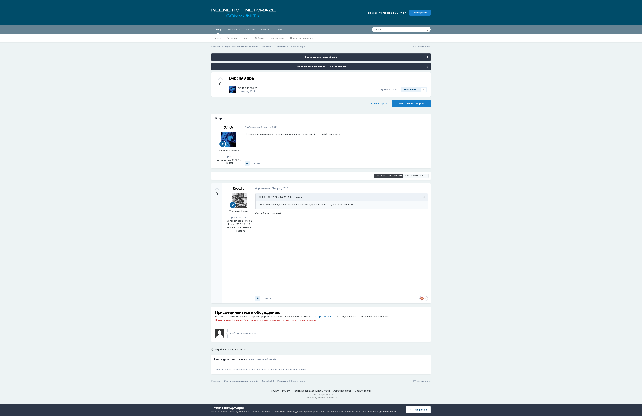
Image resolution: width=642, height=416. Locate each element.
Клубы (279, 29)
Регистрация (420, 12)
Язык (274, 390)
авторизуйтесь (323, 316)
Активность (233, 29)
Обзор (218, 29)
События (259, 38)
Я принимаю (419, 409)
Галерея (216, 38)
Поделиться (390, 89)
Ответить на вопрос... (246, 333)
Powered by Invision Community (321, 397)
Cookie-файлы (363, 390)
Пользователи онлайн (302, 38)
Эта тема (414, 29)
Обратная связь (342, 390)
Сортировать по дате (416, 176)
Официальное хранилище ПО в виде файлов (321, 66)
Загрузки (232, 38)
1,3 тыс (237, 217)
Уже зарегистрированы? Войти (386, 12)
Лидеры (265, 29)
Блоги (246, 38)
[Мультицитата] (247, 163)
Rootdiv (238, 188)
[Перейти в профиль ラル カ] (232, 89)
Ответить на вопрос (411, 103)
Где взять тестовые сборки (321, 57)
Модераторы (277, 38)
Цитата (256, 163)
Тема (285, 390)
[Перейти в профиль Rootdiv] (239, 200)
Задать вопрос (378, 103)
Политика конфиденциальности (311, 390)
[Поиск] (427, 29)
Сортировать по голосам (389, 176)
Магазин (250, 29)
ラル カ (254, 87)
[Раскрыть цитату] (260, 197)
